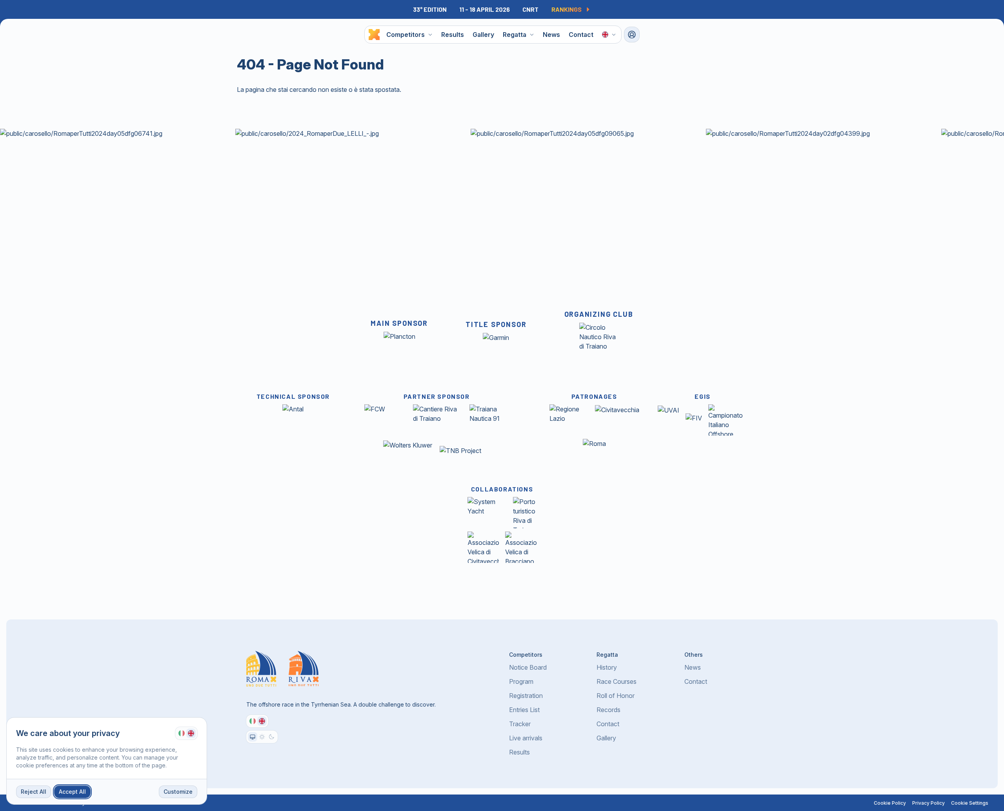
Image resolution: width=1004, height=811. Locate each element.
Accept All (72, 791)
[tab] (181, 733)
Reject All (33, 791)
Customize (178, 791)
